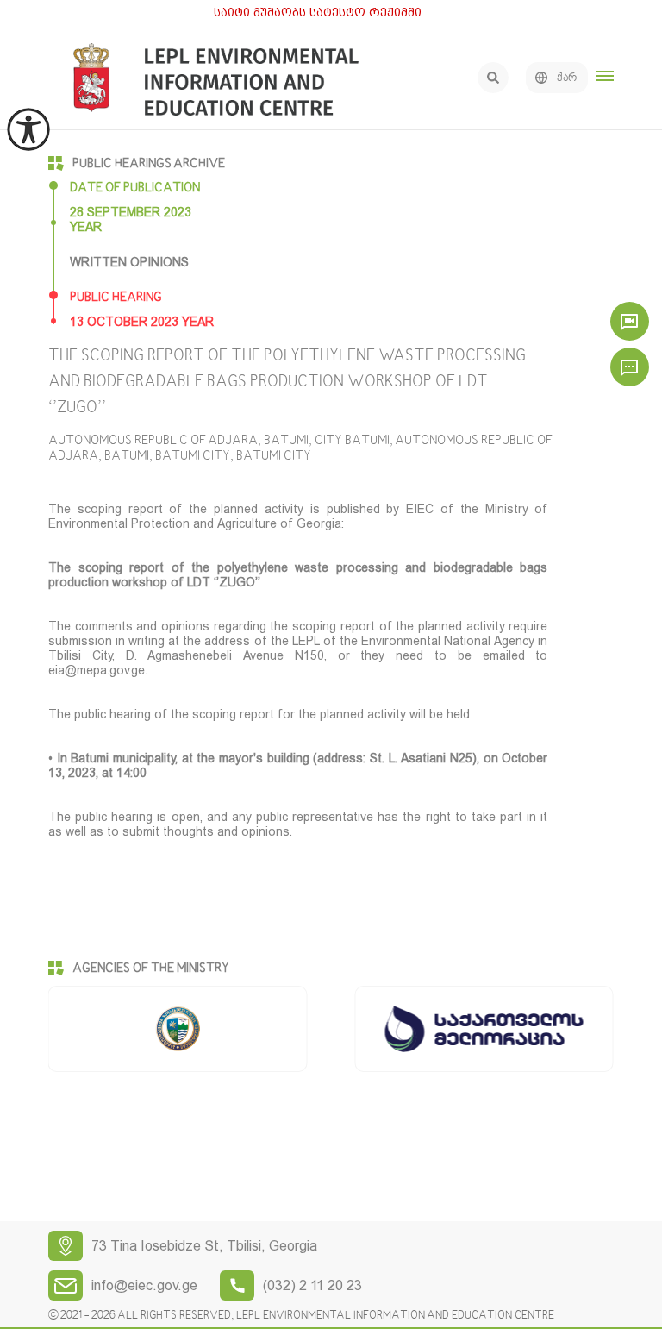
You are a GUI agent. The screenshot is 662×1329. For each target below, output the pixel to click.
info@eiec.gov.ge (144, 1285)
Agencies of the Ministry (150, 968)
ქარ (567, 78)
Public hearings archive (148, 164)
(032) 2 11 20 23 (312, 1285)
